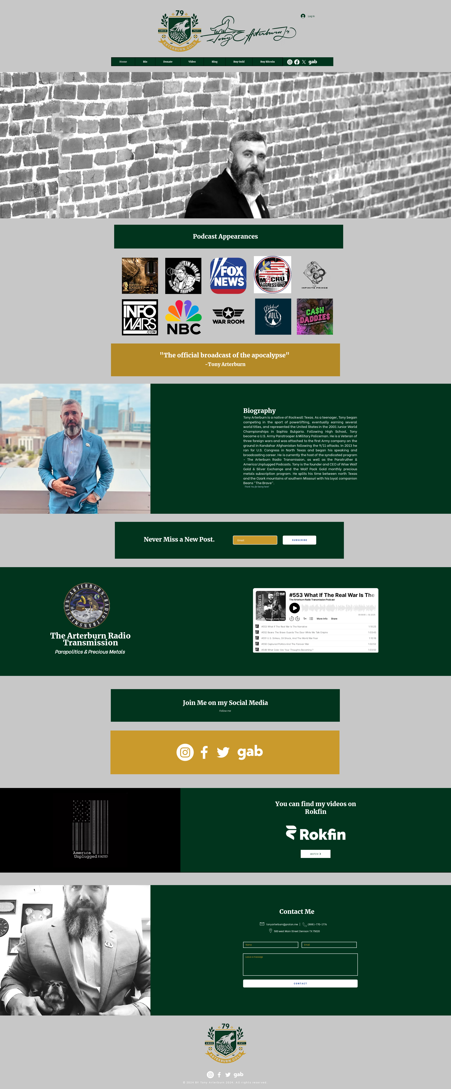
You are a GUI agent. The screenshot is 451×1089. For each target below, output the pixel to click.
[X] (304, 62)
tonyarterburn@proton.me (282, 924)
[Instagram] (289, 62)
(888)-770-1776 (317, 924)
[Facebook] (296, 62)
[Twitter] (223, 752)
